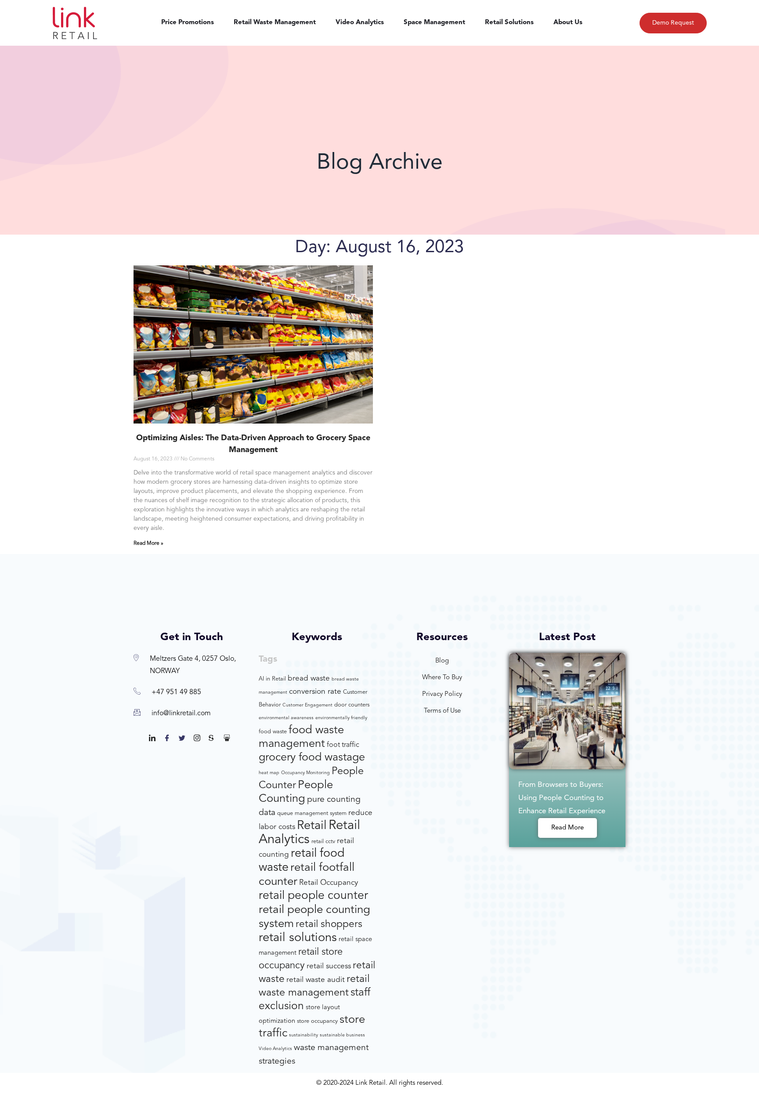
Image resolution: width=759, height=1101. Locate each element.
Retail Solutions (509, 22)
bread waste (309, 678)
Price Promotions (187, 22)
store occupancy (317, 1021)
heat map (269, 773)
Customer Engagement (307, 705)
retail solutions (298, 938)
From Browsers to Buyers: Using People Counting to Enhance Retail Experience (561, 798)
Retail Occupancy (328, 883)
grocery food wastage (312, 757)
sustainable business (342, 1035)
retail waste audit (315, 980)
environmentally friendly (341, 718)
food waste (273, 732)
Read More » (148, 543)
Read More (567, 828)
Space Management (434, 22)
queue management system (312, 813)
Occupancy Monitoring (305, 773)
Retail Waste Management (275, 22)
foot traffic (343, 745)
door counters (351, 705)
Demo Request (673, 23)
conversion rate (315, 691)
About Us (567, 22)
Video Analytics (360, 22)
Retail (312, 826)
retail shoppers (329, 925)
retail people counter (313, 896)
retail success (329, 966)
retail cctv (323, 841)
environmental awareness (286, 718)
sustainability (303, 1035)
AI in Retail (272, 679)
